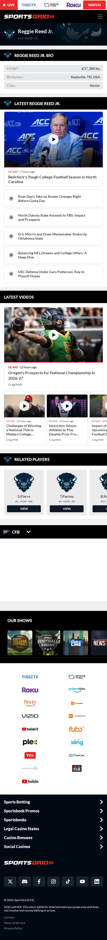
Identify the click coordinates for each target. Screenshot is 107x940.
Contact (9, 917)
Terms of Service (14, 923)
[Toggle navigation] (100, 16)
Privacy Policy (13, 928)
